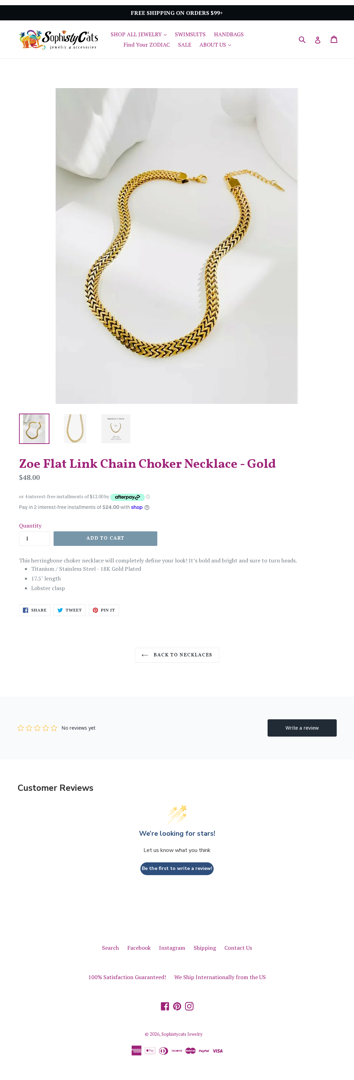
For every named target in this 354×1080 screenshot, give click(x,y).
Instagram (172, 947)
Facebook (139, 947)
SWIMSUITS (190, 34)
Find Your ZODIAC (146, 44)
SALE (184, 44)
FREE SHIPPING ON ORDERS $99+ (177, 13)
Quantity (30, 525)
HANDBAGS (229, 34)
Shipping (205, 947)
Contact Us (238, 947)
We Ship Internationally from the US (220, 977)
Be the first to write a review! (177, 868)
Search (110, 947)
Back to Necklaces (182, 655)
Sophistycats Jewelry (182, 1034)
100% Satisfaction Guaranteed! (127, 977)
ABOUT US (216, 44)
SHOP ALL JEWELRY (140, 34)
